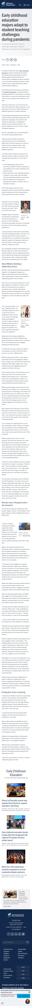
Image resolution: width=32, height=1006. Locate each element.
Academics (6, 951)
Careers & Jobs (7, 969)
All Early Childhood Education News (14, 777)
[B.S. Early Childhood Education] (10, 894)
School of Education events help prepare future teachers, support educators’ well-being (14, 803)
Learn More (7, 906)
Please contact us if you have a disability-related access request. (15, 988)
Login (23, 978)
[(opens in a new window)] (7, 59)
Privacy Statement (17, 927)
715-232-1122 (16, 920)
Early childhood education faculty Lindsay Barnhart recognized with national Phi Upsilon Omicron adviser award (15, 836)
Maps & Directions (22, 953)
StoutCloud (21, 958)
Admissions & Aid (8, 949)
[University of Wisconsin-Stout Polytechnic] (16, 916)
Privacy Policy (8, 992)
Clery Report (7, 977)
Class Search (21, 955)
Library (5, 973)
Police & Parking (8, 975)
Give (23, 974)
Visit (23, 970)
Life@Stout (6, 953)
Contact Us (9, 927)
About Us (6, 960)
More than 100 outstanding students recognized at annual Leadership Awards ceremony (13, 870)
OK (2, 1003)
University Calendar (8, 971)
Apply (23, 967)
